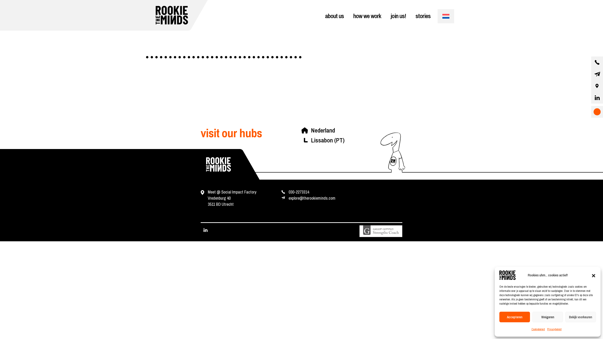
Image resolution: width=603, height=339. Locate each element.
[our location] (597, 86)
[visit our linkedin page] (597, 98)
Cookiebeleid (538, 329)
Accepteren (514, 317)
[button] (593, 275)
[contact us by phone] (597, 62)
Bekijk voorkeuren (580, 317)
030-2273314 (299, 192)
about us (334, 16)
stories (423, 16)
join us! (398, 16)
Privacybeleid (554, 329)
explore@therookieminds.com (312, 198)
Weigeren (547, 317)
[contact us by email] (597, 74)
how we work (367, 16)
